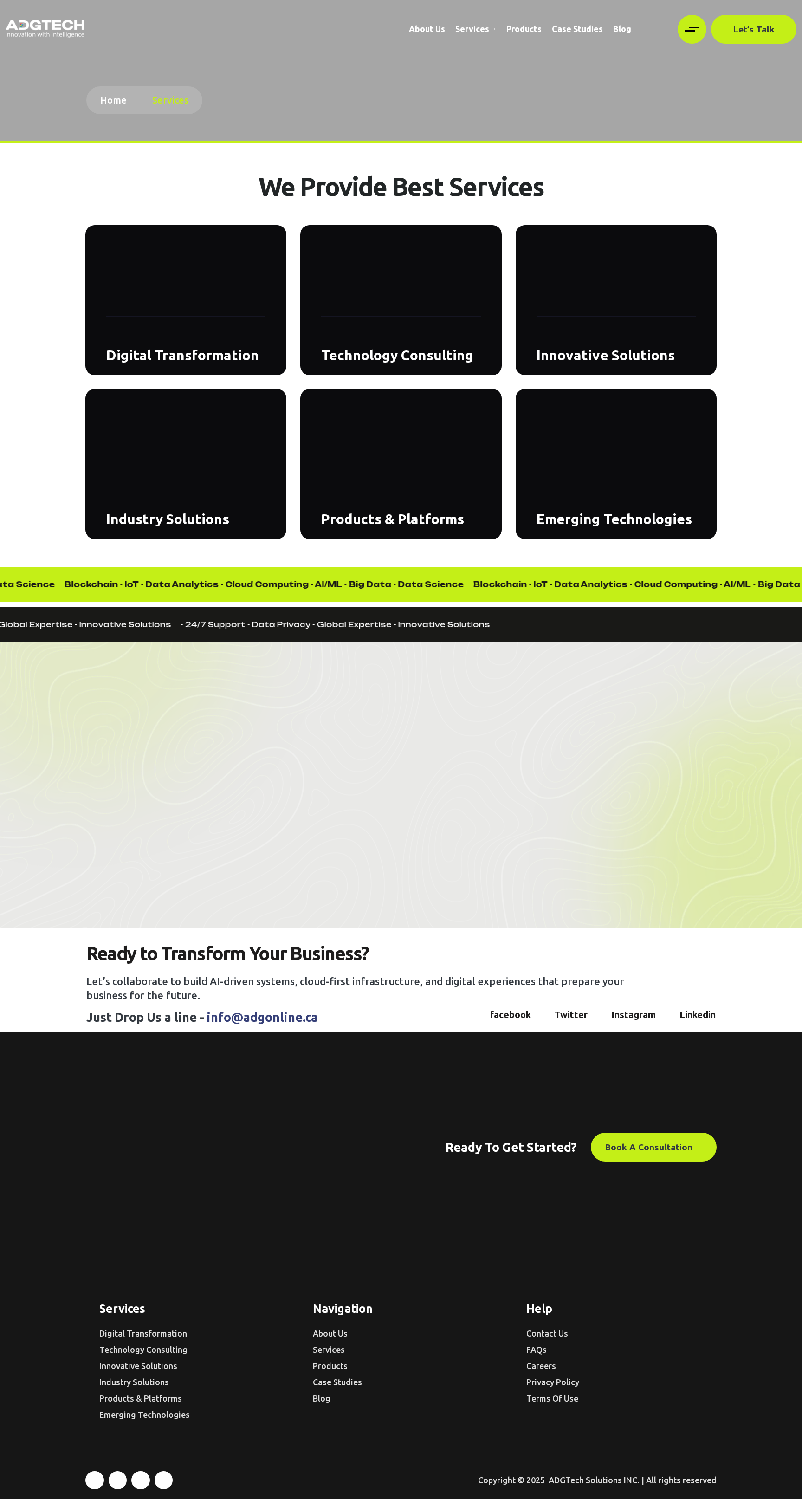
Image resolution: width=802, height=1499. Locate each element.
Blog (622, 28)
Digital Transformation (182, 355)
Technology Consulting (397, 355)
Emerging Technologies (614, 519)
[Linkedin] (164, 1480)
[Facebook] (94, 1480)
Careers (541, 1365)
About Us (427, 28)
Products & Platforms (392, 519)
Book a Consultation (650, 1147)
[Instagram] (140, 1480)
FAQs (536, 1349)
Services (472, 28)
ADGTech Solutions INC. (593, 1480)
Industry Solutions (167, 519)
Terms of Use (552, 1398)
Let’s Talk (754, 29)
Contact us (547, 1333)
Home (115, 100)
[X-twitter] (118, 1480)
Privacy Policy (552, 1382)
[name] (45, 29)
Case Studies (577, 28)
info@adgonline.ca (262, 1017)
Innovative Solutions (606, 355)
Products (524, 28)
